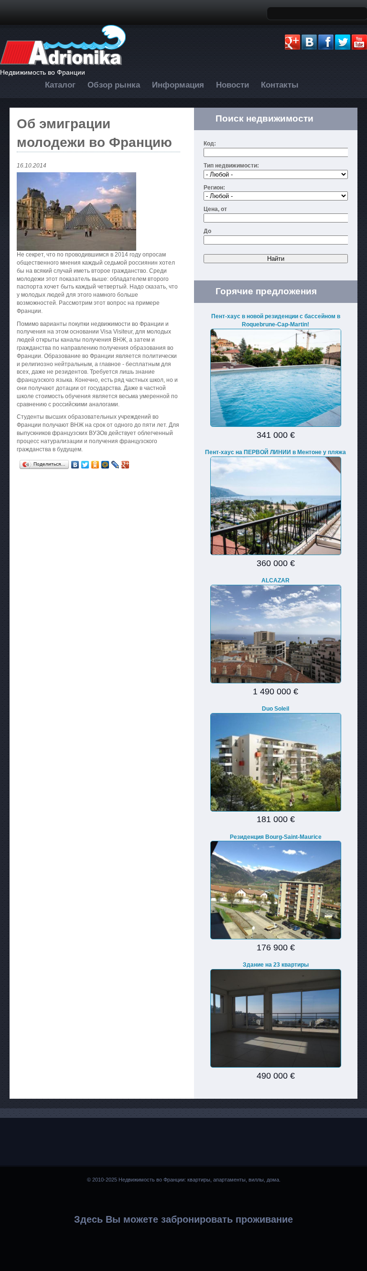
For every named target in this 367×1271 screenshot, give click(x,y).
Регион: (214, 187)
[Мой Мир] (105, 464)
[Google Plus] (125, 464)
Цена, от (215, 209)
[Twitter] (85, 464)
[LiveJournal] (115, 464)
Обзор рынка (113, 84)
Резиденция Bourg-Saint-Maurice (276, 837)
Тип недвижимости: (231, 165)
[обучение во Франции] (98, 211)
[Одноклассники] (95, 464)
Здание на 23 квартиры (276, 964)
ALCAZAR (275, 580)
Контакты (280, 84)
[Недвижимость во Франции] (63, 63)
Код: (210, 143)
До (207, 231)
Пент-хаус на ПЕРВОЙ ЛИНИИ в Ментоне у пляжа (275, 452)
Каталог (60, 84)
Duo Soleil (275, 708)
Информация (178, 84)
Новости (232, 84)
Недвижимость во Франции (42, 72)
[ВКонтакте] (75, 464)
